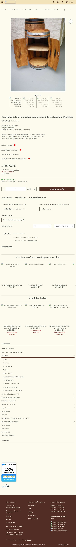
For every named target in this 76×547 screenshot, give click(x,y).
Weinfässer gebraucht (8, 404)
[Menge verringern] (4, 189)
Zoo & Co (4, 415)
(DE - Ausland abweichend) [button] (21, 181)
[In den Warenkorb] (2, 17)
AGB (29, 509)
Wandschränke (7, 373)
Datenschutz (32, 506)
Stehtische (6, 363)
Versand (16, 170)
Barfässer (11, 128)
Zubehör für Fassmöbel (10, 387)
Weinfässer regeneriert (8, 401)
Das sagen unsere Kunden (14, 526)
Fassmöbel (4, 355)
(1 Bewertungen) (14, 121)
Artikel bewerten (46, 209)
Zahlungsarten (10, 523)
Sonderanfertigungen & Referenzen (13, 512)
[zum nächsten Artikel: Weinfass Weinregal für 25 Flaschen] (71, 10)
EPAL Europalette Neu (8, 435)
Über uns (9, 516)
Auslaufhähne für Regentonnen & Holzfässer (15, 418)
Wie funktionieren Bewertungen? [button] (13, 220)
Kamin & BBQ (5, 425)
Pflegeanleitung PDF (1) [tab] (38, 197)
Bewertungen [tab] (20, 197)
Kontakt (8, 519)
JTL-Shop (66, 544)
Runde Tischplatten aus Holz (10, 394)
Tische (5, 359)
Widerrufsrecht (33, 519)
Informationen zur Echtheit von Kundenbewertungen (14, 534)
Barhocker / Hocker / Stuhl (11, 384)
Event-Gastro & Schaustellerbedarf (12, 352)
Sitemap (30, 512)
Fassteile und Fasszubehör (9, 422)
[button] (53, 2)
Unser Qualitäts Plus (12, 529)
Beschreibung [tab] (6, 197)
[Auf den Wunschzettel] (71, 21)
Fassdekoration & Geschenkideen (11, 390)
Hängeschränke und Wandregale (13, 377)
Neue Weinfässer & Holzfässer (10, 397)
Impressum (31, 515)
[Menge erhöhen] (34, 189)
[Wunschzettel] (62, 2)
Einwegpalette (5, 432)
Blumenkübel (5, 411)
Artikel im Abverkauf (7, 348)
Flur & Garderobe (8, 380)
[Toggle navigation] (2, 1)
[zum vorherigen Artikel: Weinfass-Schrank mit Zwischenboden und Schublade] (64, 10)
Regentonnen (5, 408)
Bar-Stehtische (7, 366)
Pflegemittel (5, 428)
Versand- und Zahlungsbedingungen (13, 506)
